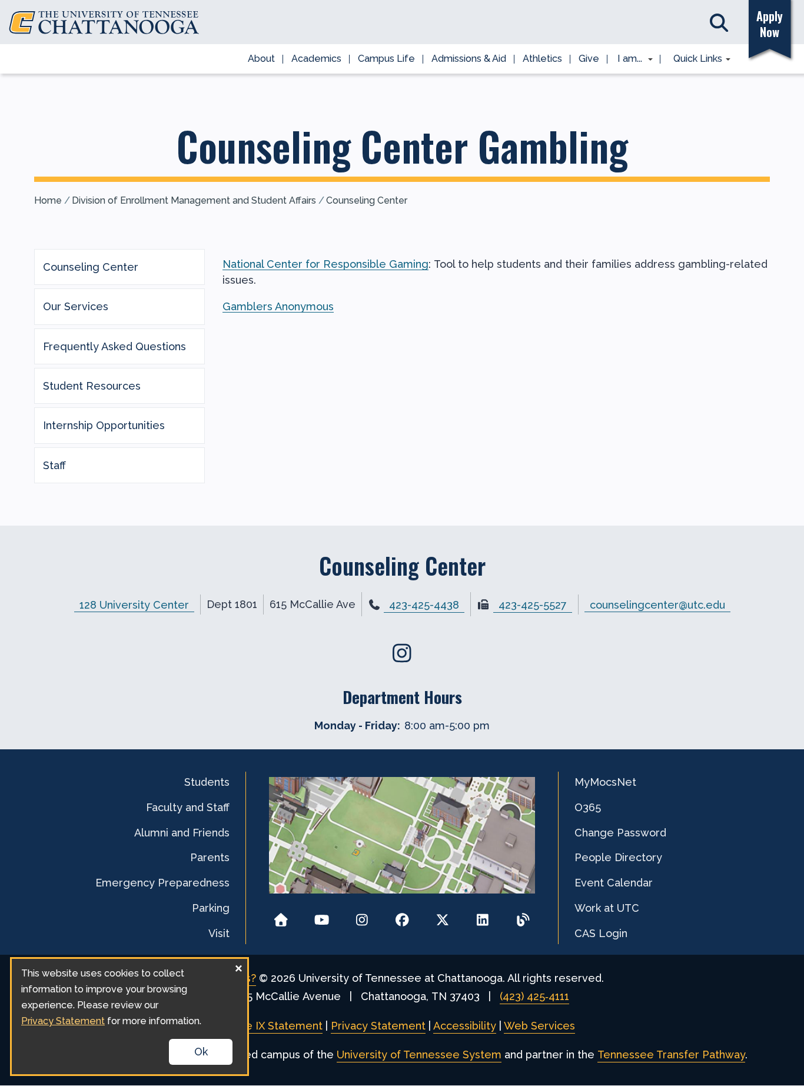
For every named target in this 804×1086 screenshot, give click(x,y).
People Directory (618, 857)
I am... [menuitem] (626, 59)
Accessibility (464, 1025)
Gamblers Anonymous (278, 306)
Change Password (620, 832)
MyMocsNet (605, 782)
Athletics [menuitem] (542, 58)
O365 (587, 807)
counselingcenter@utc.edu (657, 604)
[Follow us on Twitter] (442, 916)
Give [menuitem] (589, 58)
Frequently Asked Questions (114, 346)
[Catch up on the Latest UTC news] (523, 916)
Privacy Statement (378, 1025)
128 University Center (134, 604)
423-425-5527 (533, 605)
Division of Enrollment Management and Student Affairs (194, 200)
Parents (210, 857)
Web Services (539, 1025)
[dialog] (129, 1016)
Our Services (75, 306)
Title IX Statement (276, 1025)
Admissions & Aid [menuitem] (468, 58)
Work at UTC (606, 908)
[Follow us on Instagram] (362, 916)
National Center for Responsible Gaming (325, 264)
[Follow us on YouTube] (322, 916)
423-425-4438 (424, 605)
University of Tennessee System (419, 1054)
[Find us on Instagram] (402, 653)
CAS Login (600, 933)
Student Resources (92, 386)
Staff (54, 465)
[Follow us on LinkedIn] (483, 916)
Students (207, 782)
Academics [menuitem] (316, 58)
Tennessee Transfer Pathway (671, 1054)
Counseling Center (366, 200)
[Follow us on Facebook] (402, 916)
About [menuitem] (261, 58)
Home (48, 200)
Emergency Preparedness (162, 882)
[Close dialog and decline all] (238, 966)
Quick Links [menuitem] (693, 59)
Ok (201, 1051)
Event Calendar (613, 882)
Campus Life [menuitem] (386, 58)
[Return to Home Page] (281, 916)
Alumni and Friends (182, 832)
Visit (219, 933)
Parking (211, 908)
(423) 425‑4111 (534, 996)
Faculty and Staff (188, 807)
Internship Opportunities (104, 425)
